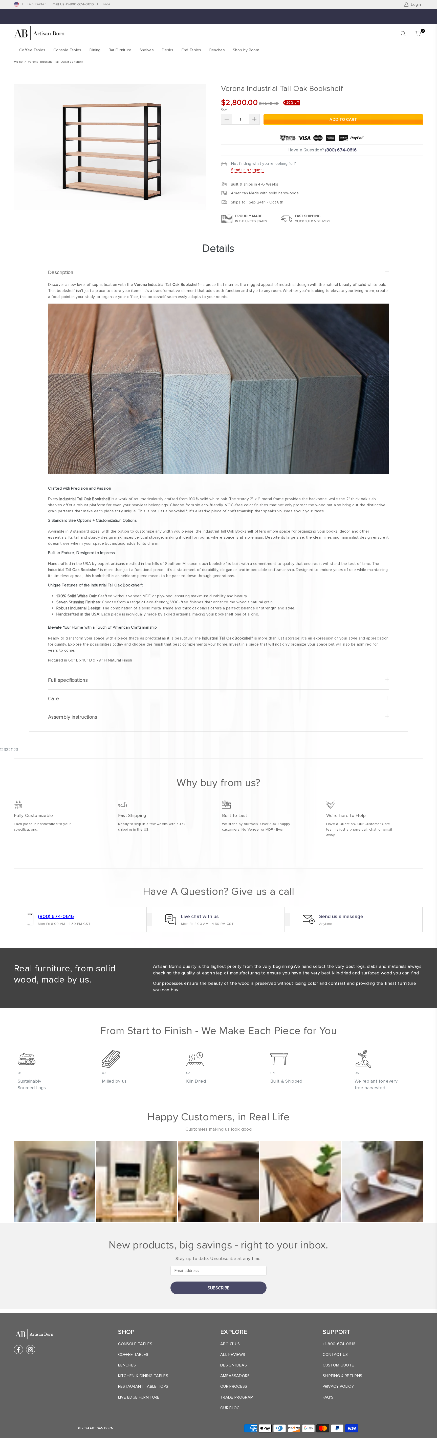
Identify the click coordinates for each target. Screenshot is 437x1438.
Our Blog (230, 1407)
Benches (217, 50)
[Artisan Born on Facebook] (18, 1349)
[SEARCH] (403, 33)
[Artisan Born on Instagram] (30, 1349)
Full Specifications (68, 680)
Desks (167, 50)
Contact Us (335, 1354)
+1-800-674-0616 (339, 1343)
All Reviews (232, 1354)
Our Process (233, 1386)
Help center (36, 4)
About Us (230, 1343)
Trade (106, 4)
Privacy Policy (338, 1386)
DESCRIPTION (61, 272)
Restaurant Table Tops (143, 1386)
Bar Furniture (120, 50)
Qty (224, 109)
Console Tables (67, 50)
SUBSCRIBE (219, 1288)
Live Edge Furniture (139, 1397)
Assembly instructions (72, 717)
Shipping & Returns (342, 1375)
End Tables (191, 50)
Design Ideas (233, 1365)
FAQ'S (328, 1397)
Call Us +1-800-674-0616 (73, 4)
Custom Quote (338, 1365)
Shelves (147, 50)
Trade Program (236, 1397)
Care (53, 699)
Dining (95, 50)
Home (18, 62)
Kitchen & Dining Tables (143, 1375)
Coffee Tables (32, 50)
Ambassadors (235, 1375)
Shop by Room (246, 50)
